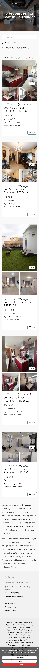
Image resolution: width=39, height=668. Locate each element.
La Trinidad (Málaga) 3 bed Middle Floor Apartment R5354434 (17, 189)
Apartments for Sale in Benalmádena (19, 625)
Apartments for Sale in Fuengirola (19, 630)
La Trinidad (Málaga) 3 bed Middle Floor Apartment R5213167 (17, 107)
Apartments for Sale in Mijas (19, 635)
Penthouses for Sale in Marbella (19, 645)
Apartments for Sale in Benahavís (19, 622)
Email (33, 133)
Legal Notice (10, 603)
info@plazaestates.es (15, 596)
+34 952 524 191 (13, 593)
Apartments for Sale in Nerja (19, 637)
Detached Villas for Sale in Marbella (19, 642)
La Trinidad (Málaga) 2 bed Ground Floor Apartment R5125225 (17, 469)
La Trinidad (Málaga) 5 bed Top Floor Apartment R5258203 (19, 302)
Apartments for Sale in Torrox (19, 640)
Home (6, 43)
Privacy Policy (10, 607)
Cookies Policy (10, 610)
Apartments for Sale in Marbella (19, 632)
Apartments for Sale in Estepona (19, 627)
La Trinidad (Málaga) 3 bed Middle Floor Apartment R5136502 (17, 397)
